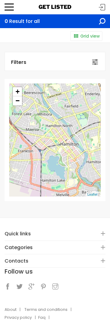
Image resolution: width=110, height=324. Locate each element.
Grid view (90, 36)
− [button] (18, 101)
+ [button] (18, 91)
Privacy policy (18, 317)
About (10, 309)
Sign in (102, 7)
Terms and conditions (46, 309)
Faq (42, 317)
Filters (18, 62)
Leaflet (92, 194)
